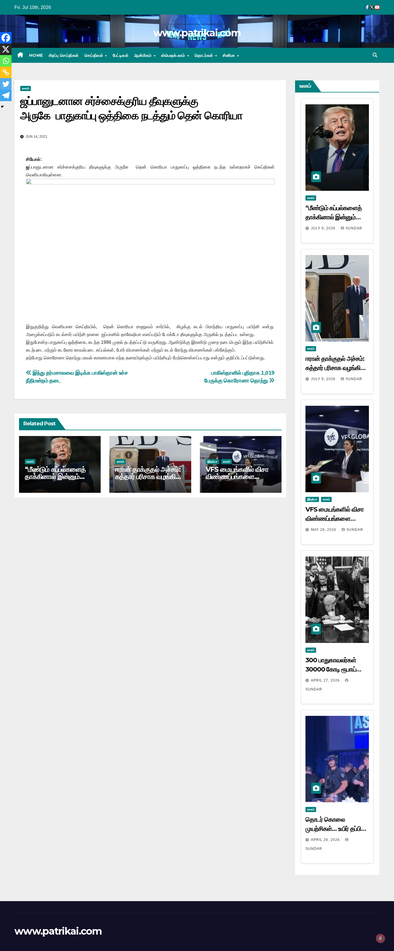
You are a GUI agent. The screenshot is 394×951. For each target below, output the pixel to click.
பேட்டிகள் (121, 55)
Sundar (354, 228)
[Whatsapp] (6, 61)
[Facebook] (6, 38)
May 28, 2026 (324, 530)
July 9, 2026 (324, 228)
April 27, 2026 (326, 680)
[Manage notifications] (380, 938)
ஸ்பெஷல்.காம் (173, 55)
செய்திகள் (94, 55)
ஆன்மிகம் (143, 55)
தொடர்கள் (204, 55)
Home (36, 55)
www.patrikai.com (197, 33)
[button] (375, 55)
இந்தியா (212, 461)
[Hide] (2, 106)
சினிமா (229, 55)
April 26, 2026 (326, 840)
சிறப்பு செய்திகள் (64, 55)
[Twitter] (6, 84)
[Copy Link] (6, 72)
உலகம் (25, 88)
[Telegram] (6, 95)
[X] (6, 49)
